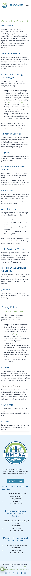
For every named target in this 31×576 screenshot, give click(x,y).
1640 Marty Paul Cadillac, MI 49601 (16, 545)
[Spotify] (25, 573)
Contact (14, 474)
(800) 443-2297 (16, 550)
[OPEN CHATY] (2, 569)
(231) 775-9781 (16, 548)
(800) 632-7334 (16, 528)
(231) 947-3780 (16, 526)
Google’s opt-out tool (20, 334)
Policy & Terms (24, 569)
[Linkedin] (21, 573)
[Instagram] (13, 573)
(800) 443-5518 (16, 501)
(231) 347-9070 (16, 499)
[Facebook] (6, 573)
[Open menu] (27, 5)
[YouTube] (17, 573)
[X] (9, 573)
